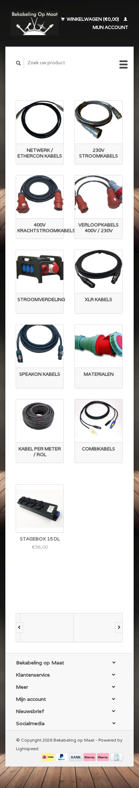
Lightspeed (27, 748)
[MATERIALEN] (98, 343)
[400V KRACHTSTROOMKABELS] (39, 194)
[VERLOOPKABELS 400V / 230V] (98, 194)
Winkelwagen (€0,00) (93, 19)
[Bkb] (43, 627)
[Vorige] (19, 627)
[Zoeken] (18, 63)
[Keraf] (96, 627)
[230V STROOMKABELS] (98, 119)
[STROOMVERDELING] (39, 269)
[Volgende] (119, 627)
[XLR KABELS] (98, 269)
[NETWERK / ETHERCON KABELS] (39, 119)
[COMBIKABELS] (98, 418)
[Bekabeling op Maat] (35, 23)
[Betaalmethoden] (48, 757)
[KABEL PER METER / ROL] (39, 418)
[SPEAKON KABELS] (39, 343)
